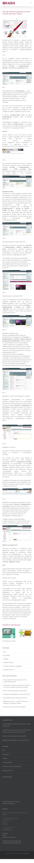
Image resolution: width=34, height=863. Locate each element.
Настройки (6, 655)
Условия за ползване (8, 837)
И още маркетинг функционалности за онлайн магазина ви (15, 681)
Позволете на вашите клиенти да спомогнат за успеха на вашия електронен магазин (16, 686)
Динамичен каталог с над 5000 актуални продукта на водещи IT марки (15, 702)
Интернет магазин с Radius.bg (11, 841)
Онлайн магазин (8, 662)
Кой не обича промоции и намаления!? (15, 691)
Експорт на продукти (8, 803)
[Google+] (18, 856)
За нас (4, 835)
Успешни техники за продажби (12, 666)
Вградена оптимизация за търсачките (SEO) (16, 694)
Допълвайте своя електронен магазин (15, 698)
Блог (4, 652)
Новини (5, 659)
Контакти (5, 833)
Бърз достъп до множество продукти (14, 707)
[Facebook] (15, 856)
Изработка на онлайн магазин (11, 843)
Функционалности (8, 669)
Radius (27, 853)
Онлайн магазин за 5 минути (11, 801)
